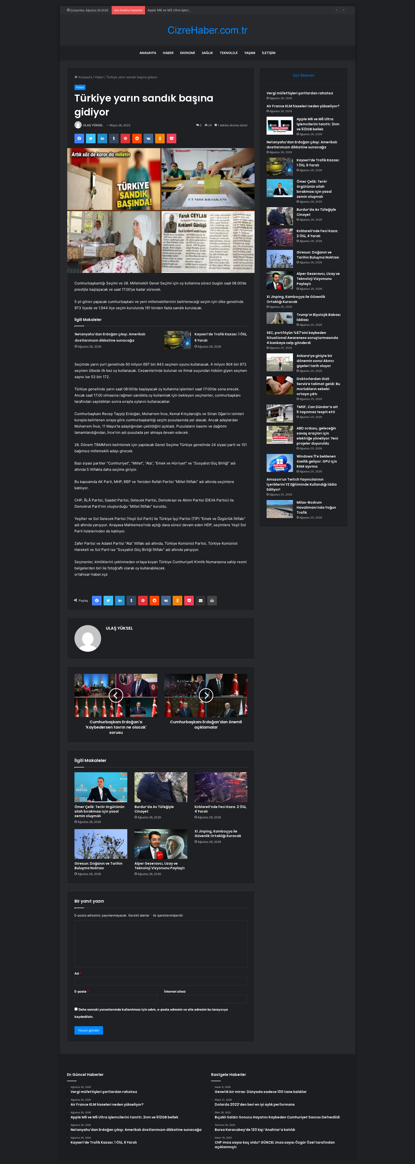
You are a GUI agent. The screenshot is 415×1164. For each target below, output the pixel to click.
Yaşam (249, 53)
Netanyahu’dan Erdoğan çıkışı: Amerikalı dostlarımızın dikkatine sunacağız (302, 145)
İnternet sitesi (175, 991)
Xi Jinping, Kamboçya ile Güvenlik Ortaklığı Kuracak (218, 833)
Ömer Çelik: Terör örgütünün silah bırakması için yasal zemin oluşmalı (99, 811)
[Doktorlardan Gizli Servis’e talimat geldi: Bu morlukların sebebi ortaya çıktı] (280, 385)
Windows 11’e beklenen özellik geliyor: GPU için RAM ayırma (317, 461)
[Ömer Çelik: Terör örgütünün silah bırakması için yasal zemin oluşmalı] (100, 787)
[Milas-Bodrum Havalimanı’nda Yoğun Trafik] (280, 509)
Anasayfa (148, 53)
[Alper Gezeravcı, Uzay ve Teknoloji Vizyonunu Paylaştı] (160, 844)
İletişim (268, 53)
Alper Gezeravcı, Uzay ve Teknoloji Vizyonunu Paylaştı (159, 865)
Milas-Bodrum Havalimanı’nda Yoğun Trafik (316, 507)
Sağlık (207, 53)
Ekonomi (187, 53)
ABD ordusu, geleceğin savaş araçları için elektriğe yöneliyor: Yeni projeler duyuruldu (317, 436)
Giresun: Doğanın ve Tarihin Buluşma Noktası (98, 865)
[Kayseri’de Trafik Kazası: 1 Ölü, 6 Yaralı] (178, 340)
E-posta (81, 991)
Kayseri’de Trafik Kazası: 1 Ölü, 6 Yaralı (318, 163)
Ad (77, 973)
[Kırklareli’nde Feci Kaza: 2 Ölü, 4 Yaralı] (221, 787)
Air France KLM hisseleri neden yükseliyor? (303, 106)
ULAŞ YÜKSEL (93, 125)
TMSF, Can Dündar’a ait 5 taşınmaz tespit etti (317, 409)
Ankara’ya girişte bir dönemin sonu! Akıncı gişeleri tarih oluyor (315, 360)
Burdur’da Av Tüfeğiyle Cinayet (154, 809)
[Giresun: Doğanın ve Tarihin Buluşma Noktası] (100, 844)
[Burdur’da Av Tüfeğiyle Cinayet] (160, 787)
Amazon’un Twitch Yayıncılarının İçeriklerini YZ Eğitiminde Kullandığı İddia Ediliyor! (302, 484)
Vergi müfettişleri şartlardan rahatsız (300, 93)
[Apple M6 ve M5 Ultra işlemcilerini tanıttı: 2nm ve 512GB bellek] (280, 126)
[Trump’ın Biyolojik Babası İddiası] (280, 318)
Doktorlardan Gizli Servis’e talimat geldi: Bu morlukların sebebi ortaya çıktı (318, 386)
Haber (168, 53)
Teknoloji (229, 53)
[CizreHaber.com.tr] (207, 30)
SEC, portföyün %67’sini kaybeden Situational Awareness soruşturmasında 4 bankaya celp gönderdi (302, 337)
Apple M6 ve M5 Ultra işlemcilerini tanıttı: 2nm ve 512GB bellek (194, 10)
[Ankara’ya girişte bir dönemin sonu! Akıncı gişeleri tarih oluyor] (280, 362)
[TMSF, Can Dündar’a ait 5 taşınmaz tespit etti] (280, 413)
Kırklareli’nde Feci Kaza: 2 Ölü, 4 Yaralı (221, 809)
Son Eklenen (303, 75)
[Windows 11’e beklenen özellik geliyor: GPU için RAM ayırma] (280, 463)
